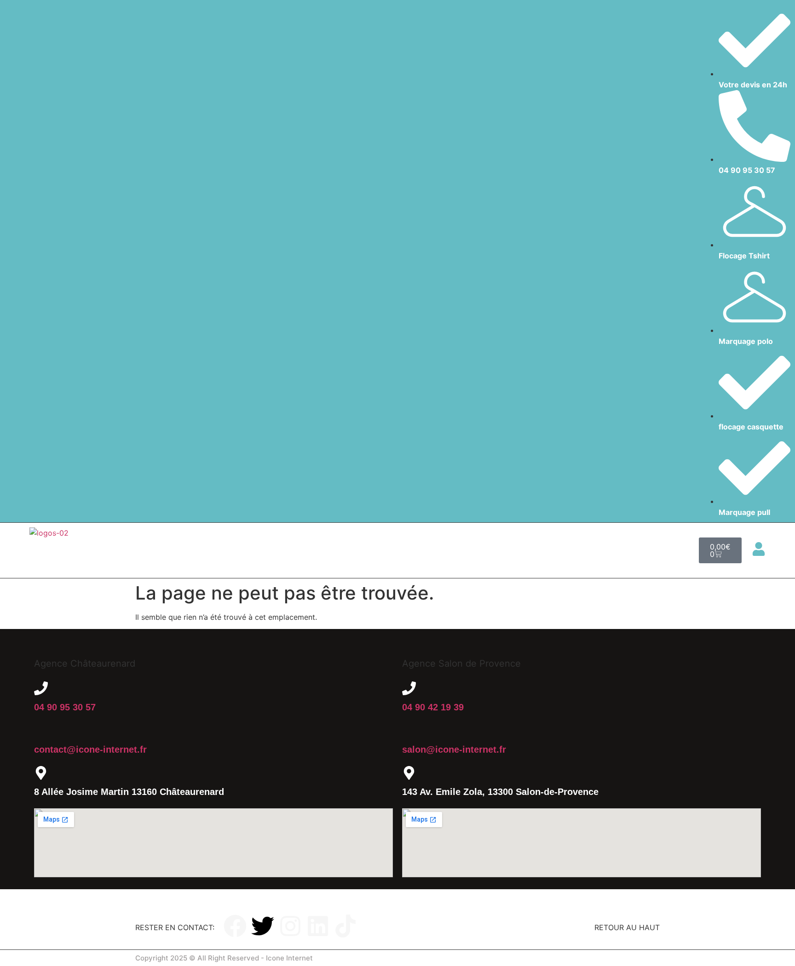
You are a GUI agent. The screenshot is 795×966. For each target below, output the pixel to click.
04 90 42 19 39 (433, 707)
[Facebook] (235, 926)
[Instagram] (290, 926)
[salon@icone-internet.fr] (409, 730)
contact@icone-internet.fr (90, 749)
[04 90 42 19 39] (409, 688)
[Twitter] (262, 926)
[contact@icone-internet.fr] (41, 730)
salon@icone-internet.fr (454, 749)
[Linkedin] (317, 926)
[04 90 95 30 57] (41, 688)
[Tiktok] (345, 926)
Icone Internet (289, 958)
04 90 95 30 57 (65, 707)
